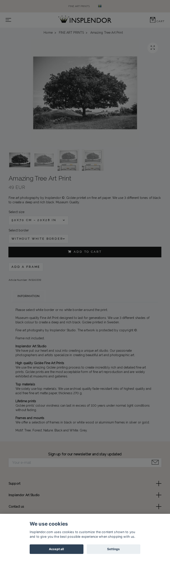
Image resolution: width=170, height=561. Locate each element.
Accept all (56, 549)
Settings (113, 549)
